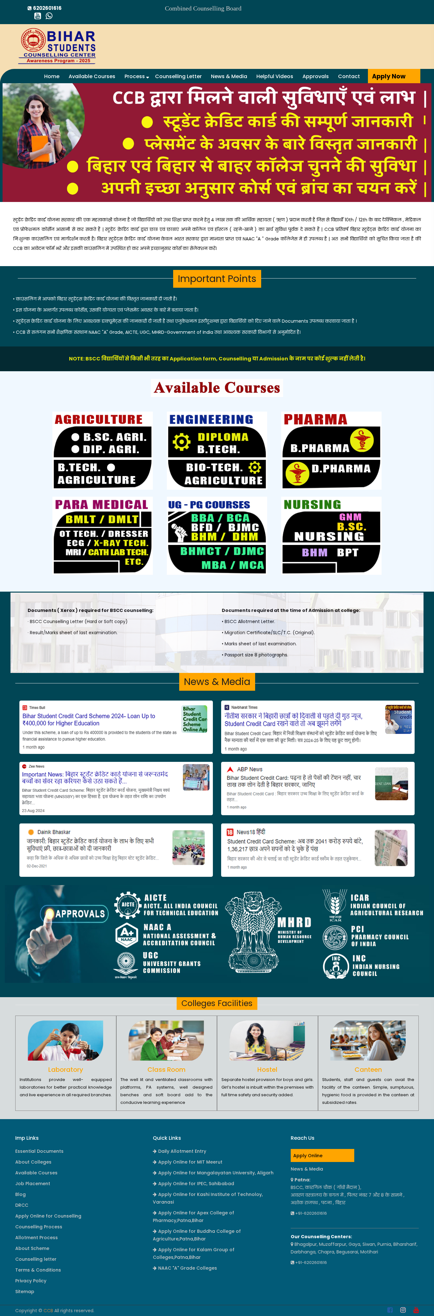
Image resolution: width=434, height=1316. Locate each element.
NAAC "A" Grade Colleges (187, 1268)
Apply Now (388, 76)
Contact (349, 76)
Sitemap (24, 1291)
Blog (20, 1194)
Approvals (315, 76)
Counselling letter (36, 1259)
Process (135, 76)
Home (51, 76)
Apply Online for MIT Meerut (190, 1162)
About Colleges (33, 1162)
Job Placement (32, 1183)
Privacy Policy (30, 1281)
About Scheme (32, 1248)
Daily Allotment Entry (182, 1151)
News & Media (229, 76)
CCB (48, 1310)
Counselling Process (38, 1227)
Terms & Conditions (38, 1270)
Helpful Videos (274, 76)
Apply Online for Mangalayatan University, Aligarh (216, 1173)
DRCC (21, 1205)
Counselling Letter (178, 76)
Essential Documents (39, 1151)
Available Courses (92, 76)
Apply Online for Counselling (48, 1216)
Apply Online (307, 1155)
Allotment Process (36, 1237)
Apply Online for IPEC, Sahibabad (196, 1183)
